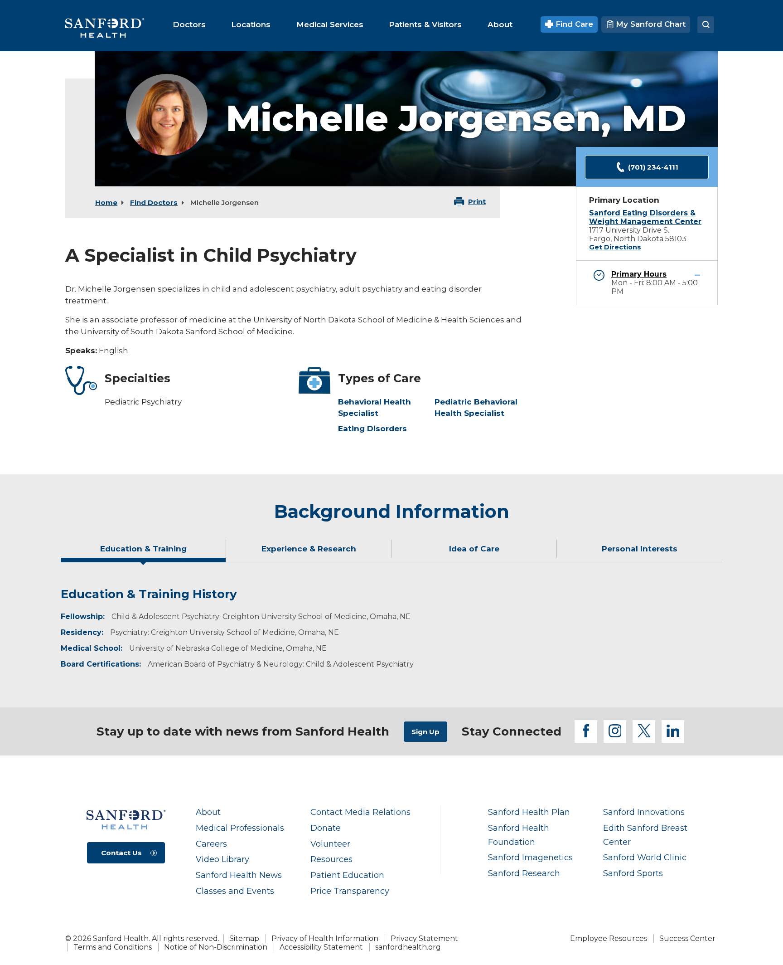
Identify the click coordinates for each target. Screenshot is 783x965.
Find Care (573, 24)
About (208, 812)
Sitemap (244, 938)
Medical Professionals (240, 828)
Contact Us (121, 852)
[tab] (143, 552)
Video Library (222, 859)
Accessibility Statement (321, 947)
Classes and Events (235, 891)
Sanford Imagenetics (530, 857)
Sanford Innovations (644, 812)
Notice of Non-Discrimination (215, 947)
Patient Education (347, 875)
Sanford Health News (239, 875)
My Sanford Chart (650, 24)
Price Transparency (349, 891)
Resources (331, 859)
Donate (325, 828)
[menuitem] (189, 24)
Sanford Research (524, 873)
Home (106, 202)
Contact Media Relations (360, 812)
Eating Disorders (372, 428)
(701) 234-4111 (653, 167)
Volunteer (330, 843)
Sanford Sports (633, 873)
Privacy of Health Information (324, 938)
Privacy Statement (424, 938)
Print (477, 201)
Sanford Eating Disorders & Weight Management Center (645, 217)
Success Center (687, 938)
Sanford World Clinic (644, 857)
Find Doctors (154, 202)
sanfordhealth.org (408, 947)
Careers (211, 843)
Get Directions (615, 247)
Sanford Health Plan (529, 812)
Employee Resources (608, 938)
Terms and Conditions (112, 947)
